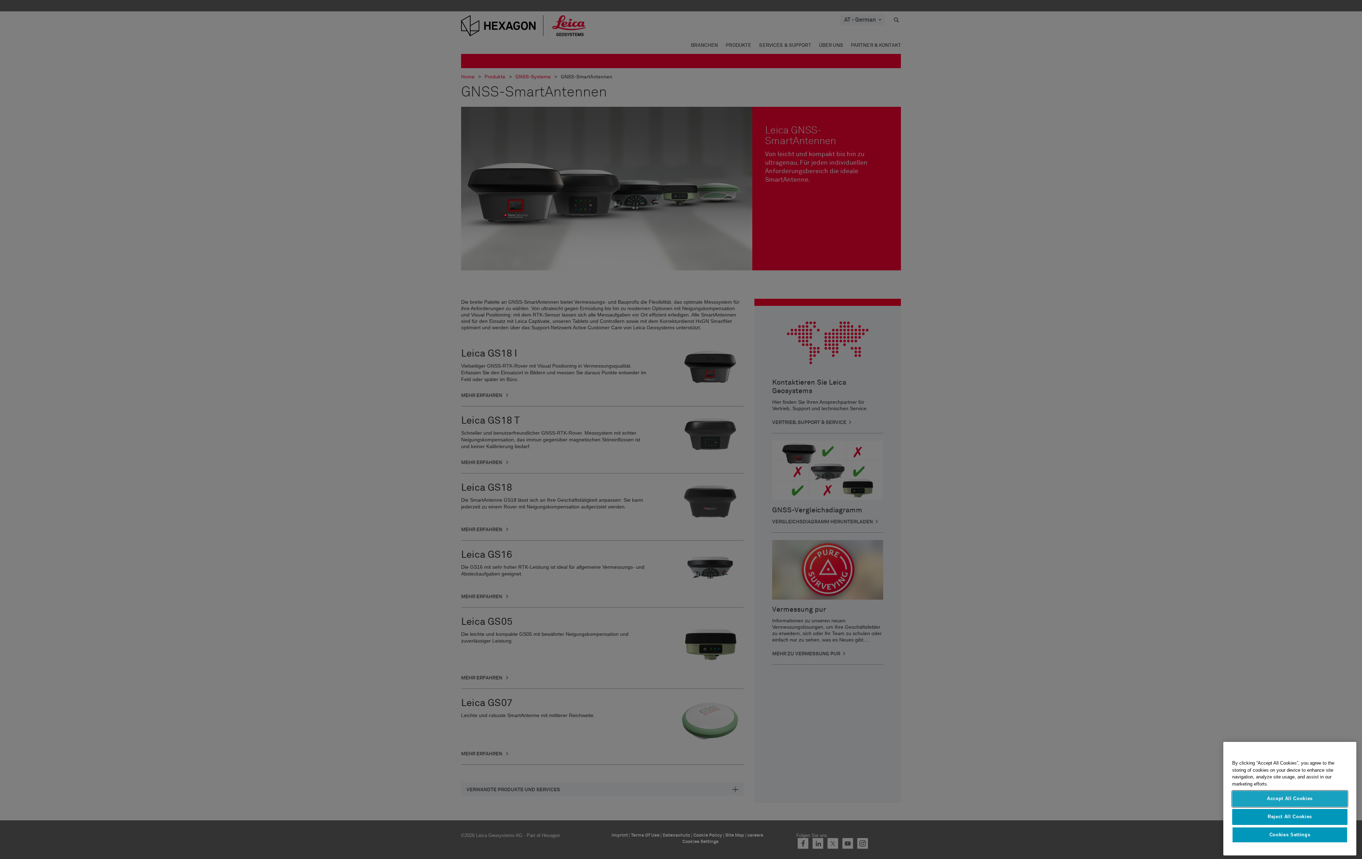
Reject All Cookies (1290, 816)
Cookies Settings (1290, 834)
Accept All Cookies (1290, 799)
